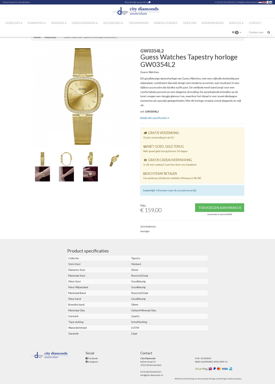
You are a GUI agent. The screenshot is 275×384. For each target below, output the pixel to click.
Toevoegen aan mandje (220, 208)
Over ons (189, 22)
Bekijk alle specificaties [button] (154, 117)
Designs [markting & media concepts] (225, 378)
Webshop (50, 37)
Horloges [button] (13, 22)
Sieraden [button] (57, 22)
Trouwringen (139, 22)
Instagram (93, 361)
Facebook (93, 358)
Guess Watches (149, 72)
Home (37, 37)
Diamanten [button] (36, 22)
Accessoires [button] (112, 22)
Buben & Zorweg (166, 22)
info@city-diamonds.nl (247, 2)
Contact (255, 22)
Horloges (145, 231)
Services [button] (235, 22)
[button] (236, 32)
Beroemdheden (213, 22)
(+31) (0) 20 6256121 (225, 2)
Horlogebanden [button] (84, 22)
